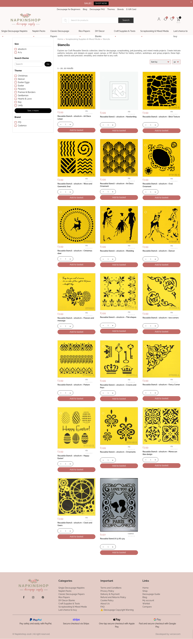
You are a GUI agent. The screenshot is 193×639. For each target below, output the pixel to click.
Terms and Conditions (110, 588)
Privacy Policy (107, 591)
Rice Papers (84, 31)
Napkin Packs (38, 31)
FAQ (102, 606)
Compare (147, 606)
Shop (145, 591)
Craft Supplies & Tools (124, 31)
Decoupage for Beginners (68, 9)
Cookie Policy (107, 600)
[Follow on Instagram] (33, 597)
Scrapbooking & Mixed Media (154, 31)
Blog (85, 9)
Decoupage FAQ (97, 9)
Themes (111, 9)
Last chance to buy (180, 32)
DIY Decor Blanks (100, 32)
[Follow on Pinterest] (43, 597)
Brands (120, 9)
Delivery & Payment (109, 594)
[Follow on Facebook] (23, 597)
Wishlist (146, 603)
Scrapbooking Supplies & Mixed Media (83, 39)
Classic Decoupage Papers (59, 32)
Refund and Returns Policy (113, 597)
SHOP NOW (101, 3)
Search (125, 20)
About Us (105, 603)
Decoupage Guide (151, 594)
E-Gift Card (131, 9)
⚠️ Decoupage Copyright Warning (117, 610)
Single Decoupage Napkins (14, 31)
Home (60, 39)
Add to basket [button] (76, 130)
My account (148, 600)
